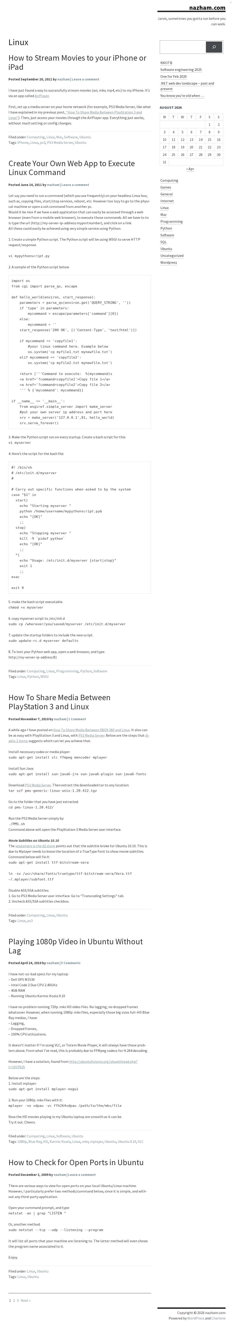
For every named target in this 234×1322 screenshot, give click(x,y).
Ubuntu (85, 137)
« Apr (190, 168)
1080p (22, 1141)
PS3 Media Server (60, 142)
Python (86, 671)
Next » (26, 1300)
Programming (67, 671)
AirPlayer (42, 95)
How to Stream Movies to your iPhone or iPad (77, 62)
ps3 (42, 142)
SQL (163, 242)
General (166, 194)
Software (71, 137)
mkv (85, 1141)
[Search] (214, 47)
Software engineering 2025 (181, 69)
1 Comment (77, 719)
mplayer (96, 1141)
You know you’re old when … (182, 95)
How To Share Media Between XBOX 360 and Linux (91, 730)
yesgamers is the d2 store (35, 846)
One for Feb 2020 (173, 76)
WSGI (44, 676)
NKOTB (166, 62)
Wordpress (168, 262)
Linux (50, 137)
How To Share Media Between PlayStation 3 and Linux (59, 702)
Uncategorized (171, 255)
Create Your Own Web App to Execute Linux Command (71, 168)
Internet (167, 201)
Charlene (218, 1318)
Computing (36, 137)
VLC (141, 1141)
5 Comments (70, 963)
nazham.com (207, 7)
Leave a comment (85, 79)
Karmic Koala (60, 1141)
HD (45, 1141)
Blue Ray (35, 1141)
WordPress (195, 1318)
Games (165, 187)
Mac (59, 137)
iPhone (23, 142)
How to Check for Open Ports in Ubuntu (76, 1162)
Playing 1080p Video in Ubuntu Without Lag (75, 946)
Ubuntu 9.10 (127, 1141)
